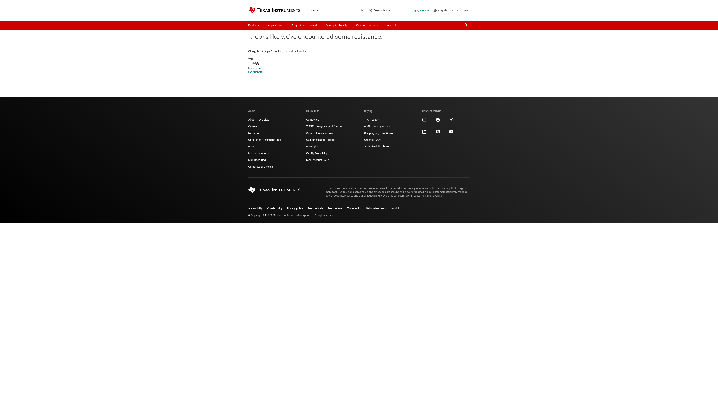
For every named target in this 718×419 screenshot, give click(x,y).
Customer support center (320, 139)
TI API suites (371, 119)
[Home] (274, 10)
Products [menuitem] (253, 25)
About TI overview (258, 119)
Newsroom (254, 133)
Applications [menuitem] (275, 25)
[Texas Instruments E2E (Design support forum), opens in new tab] (438, 133)
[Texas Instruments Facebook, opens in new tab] (438, 121)
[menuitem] (467, 25)
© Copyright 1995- (262, 215)
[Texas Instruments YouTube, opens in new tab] (451, 133)
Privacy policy (295, 208)
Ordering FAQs (372, 139)
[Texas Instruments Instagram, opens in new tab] (424, 121)
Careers (252, 126)
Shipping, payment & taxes (379, 133)
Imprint (395, 208)
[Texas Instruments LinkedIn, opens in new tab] (424, 133)
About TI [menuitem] (392, 25)
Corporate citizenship (260, 166)
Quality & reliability (317, 153)
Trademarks (354, 208)
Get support (255, 71)
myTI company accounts (378, 126)
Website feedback (376, 208)
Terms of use (335, 208)
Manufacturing (257, 159)
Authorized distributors (377, 146)
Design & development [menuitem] (304, 25)
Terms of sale (315, 208)
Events (252, 146)
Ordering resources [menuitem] (367, 25)
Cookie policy (274, 208)
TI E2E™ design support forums (324, 126)
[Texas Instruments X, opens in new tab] (451, 121)
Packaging (312, 146)
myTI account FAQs (317, 159)
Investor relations (258, 153)
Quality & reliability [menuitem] (336, 25)
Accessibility (255, 208)
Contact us (312, 119)
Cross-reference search (319, 133)
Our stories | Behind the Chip (264, 139)
